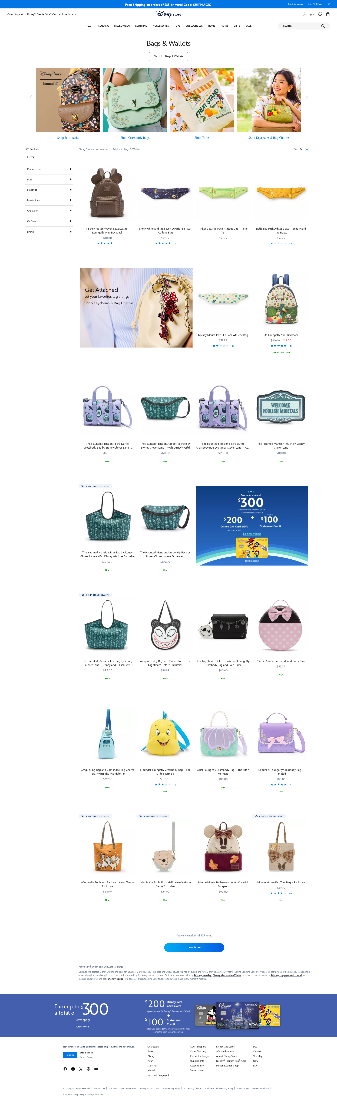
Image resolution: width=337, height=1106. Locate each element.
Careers (257, 1051)
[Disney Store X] (81, 1069)
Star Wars (152, 1065)
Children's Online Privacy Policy (219, 1088)
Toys (177, 25)
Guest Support (15, 14)
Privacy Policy (86, 1057)
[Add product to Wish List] (132, 162)
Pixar (150, 1060)
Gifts (237, 25)
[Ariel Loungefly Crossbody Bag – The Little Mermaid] (223, 734)
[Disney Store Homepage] (168, 14)
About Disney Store (226, 1056)
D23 (255, 1046)
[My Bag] (328, 14)
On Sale (31, 221)
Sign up (70, 1055)
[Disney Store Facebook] (65, 1069)
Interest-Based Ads (260, 1088)
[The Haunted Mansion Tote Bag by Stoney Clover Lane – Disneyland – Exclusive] (107, 625)
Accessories (161, 25)
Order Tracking (198, 1051)
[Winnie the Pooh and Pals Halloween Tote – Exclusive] (107, 846)
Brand (30, 231)
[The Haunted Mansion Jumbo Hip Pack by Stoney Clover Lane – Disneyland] (165, 516)
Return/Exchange (199, 1056)
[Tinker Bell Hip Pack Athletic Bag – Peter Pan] (223, 193)
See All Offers (315, 4)
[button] (30, 96)
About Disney (243, 1088)
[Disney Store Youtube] (96, 1069)
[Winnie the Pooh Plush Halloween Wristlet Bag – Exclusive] (165, 846)
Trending (103, 25)
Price (29, 179)
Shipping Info (197, 1060)
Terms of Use (99, 1088)
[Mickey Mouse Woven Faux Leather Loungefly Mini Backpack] (107, 193)
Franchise (32, 189)
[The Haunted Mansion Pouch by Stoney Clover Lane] (281, 408)
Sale (249, 25)
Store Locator (69, 14)
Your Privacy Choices (193, 1088)
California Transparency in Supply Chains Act (83, 1094)
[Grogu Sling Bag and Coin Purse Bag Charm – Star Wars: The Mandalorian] (107, 734)
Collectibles (194, 25)
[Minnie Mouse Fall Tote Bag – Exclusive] (281, 846)
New (88, 25)
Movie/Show (33, 200)
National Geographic (158, 1075)
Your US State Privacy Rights (167, 1088)
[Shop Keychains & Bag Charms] (136, 308)
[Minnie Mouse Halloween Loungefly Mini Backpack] (223, 846)
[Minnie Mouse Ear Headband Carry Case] (281, 625)
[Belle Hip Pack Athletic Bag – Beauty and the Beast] (281, 193)
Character (32, 210)
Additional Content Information (122, 1088)
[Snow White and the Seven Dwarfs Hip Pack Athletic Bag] (165, 193)
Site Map (258, 1056)
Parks (224, 25)
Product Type (34, 169)
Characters (153, 1046)
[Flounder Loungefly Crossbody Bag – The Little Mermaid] (165, 734)
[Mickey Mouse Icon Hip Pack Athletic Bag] (223, 299)
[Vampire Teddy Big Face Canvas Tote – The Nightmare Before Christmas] (165, 625)
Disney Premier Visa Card (42, 14)
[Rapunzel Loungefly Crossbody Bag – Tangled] (281, 734)
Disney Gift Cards (225, 1046)
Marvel (151, 1070)
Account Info (197, 1065)
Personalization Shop (227, 1065)
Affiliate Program (225, 1051)
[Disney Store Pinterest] (88, 1069)
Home (211, 25)
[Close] (328, 6)
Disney (150, 1056)
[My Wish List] (320, 14)
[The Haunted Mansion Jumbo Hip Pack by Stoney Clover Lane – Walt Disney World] (165, 408)
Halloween (122, 25)
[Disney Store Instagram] (73, 1069)
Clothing (141, 25)
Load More (194, 947)
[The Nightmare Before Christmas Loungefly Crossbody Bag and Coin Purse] (223, 625)
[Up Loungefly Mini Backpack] (281, 299)
